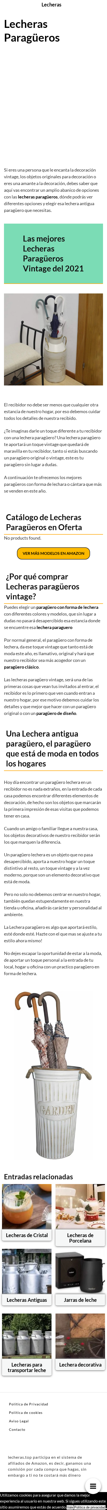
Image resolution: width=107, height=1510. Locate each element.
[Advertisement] (53, 104)
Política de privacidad (89, 1507)
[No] (106, 1508)
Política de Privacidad (28, 1404)
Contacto (17, 1429)
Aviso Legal (19, 1421)
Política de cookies (26, 1412)
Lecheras (51, 4)
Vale (70, 1507)
